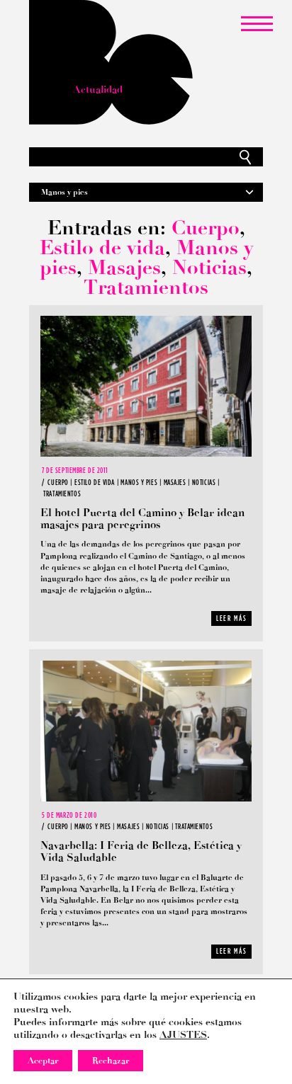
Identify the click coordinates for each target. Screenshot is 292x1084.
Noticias (209, 267)
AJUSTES (183, 1034)
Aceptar (43, 1060)
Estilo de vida (102, 247)
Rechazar (110, 1060)
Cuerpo (206, 227)
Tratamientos (146, 287)
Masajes (124, 267)
